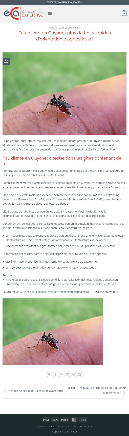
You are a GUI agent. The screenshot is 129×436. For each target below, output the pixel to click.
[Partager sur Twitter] (61, 374)
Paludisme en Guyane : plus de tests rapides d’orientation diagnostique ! (47, 291)
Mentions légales (60, 426)
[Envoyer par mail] (67, 374)
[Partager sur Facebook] (55, 374)
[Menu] (50, 13)
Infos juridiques (71, 28)
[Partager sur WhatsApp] (49, 374)
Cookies (77, 426)
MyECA (88, 426)
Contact (42, 426)
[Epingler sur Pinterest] (73, 374)
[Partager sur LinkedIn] (79, 374)
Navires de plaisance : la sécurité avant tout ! (35, 390)
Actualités (55, 28)
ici (69, 254)
